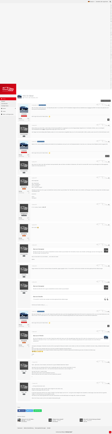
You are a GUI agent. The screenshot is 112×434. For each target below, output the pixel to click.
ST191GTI (26, 97)
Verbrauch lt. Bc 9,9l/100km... (27, 419)
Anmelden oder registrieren (102, 1)
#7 (108, 224)
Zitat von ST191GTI (38, 335)
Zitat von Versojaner (38, 249)
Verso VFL (85, 421)
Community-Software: (64, 432)
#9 (108, 265)
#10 (108, 282)
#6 (108, 204)
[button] (91, 1)
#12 (108, 331)
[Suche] (110, 1)
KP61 (43, 207)
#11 (108, 311)
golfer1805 (23, 420)
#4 (108, 161)
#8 (108, 245)
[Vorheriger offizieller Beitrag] (106, 156)
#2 (108, 125)
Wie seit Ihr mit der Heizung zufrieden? (92, 419)
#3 (108, 141)
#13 (108, 362)
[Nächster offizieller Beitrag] (108, 120)
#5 (108, 178)
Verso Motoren (24, 421)
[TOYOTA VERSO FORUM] (8, 89)
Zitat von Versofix (38, 296)
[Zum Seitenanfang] (110, 432)
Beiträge (20, 118)
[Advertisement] (64, 46)
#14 (108, 383)
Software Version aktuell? (57, 419)
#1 (108, 105)
